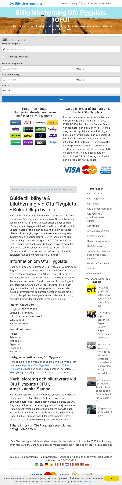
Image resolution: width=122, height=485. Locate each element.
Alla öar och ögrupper (99, 208)
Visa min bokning (96, 273)
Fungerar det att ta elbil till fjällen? (104, 412)
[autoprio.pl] (87, 463)
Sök (61, 99)
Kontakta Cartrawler (99, 3)
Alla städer (93, 225)
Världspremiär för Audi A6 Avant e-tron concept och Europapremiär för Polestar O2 (104, 391)
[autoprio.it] (62, 463)
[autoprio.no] (82, 463)
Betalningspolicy (96, 235)
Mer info (88, 481)
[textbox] (61, 49)
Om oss (91, 268)
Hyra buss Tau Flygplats (35, 365)
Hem (64, 3)
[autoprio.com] (41, 463)
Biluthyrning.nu (28, 3)
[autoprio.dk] (72, 463)
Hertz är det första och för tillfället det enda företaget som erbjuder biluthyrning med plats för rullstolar (104, 359)
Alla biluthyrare (95, 193)
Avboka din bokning (98, 230)
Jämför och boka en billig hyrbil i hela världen (98, 255)
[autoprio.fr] (56, 463)
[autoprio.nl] (67, 463)
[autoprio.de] (46, 463)
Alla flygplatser (95, 198)
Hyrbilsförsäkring (96, 246)
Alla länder (93, 203)
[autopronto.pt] (77, 463)
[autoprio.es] (51, 463)
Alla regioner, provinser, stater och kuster (98, 217)
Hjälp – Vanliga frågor (99, 241)
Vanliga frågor (78, 3)
